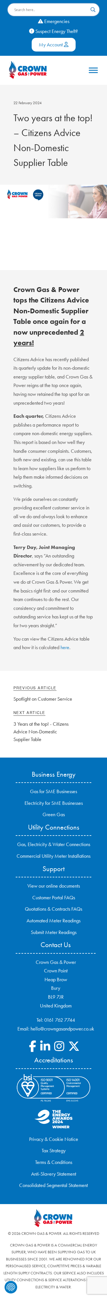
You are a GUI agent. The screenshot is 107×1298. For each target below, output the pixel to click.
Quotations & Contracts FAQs (53, 909)
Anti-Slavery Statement (53, 1174)
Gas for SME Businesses (53, 791)
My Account (51, 45)
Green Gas (54, 814)
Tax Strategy (54, 1150)
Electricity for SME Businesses (54, 803)
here (64, 647)
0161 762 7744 (59, 1020)
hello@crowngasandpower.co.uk (62, 1029)
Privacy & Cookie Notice (53, 1139)
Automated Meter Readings (53, 921)
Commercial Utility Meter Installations (53, 856)
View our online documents (53, 886)
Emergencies (56, 21)
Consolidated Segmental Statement (53, 1185)
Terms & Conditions (53, 1162)
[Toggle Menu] (93, 70)
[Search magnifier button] (93, 10)
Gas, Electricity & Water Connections (53, 844)
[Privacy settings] (10, 1287)
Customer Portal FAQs (53, 897)
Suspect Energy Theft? (56, 31)
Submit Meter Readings (53, 932)
